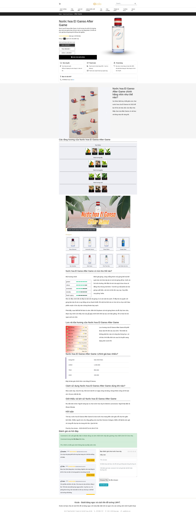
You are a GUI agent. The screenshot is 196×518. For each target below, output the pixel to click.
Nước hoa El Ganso (68, 14)
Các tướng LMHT (63, 9)
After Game (89, 266)
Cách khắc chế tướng (90, 9)
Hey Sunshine (73, 266)
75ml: (66, 49)
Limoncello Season (89, 249)
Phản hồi (89, 460)
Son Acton (74, 428)
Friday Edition (106, 249)
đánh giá (71, 36)
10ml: (66, 45)
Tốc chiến (72, 9)
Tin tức (101, 9)
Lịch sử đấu (80, 9)
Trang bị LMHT (116, 9)
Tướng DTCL (125, 9)
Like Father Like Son (123, 266)
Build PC (133, 9)
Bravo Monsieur (72, 249)
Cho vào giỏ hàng (78, 57)
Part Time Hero (106, 266)
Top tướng (108, 9)
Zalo (73, 79)
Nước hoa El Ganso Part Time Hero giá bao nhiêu (81, 229)
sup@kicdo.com (126, 511)
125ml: (67, 53)
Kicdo (60, 14)
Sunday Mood (123, 249)
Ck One (76, 439)
